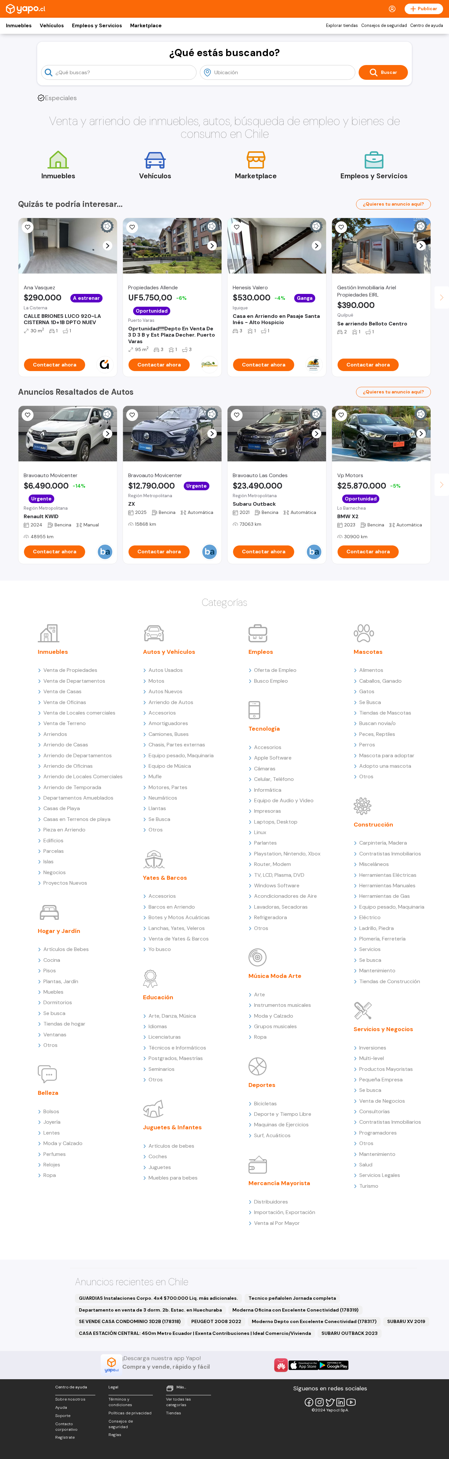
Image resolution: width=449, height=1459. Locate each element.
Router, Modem (272, 864)
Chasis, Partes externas (177, 744)
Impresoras (267, 810)
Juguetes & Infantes (172, 1127)
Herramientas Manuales (387, 885)
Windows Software (276, 885)
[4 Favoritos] (237, 227)
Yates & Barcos (165, 878)
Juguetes (160, 1167)
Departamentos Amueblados (78, 797)
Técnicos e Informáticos (177, 1047)
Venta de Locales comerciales (79, 712)
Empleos (260, 652)
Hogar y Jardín (59, 931)
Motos (156, 680)
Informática (267, 789)
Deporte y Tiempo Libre (282, 1114)
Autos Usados (166, 670)
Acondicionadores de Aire (285, 896)
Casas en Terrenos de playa (76, 819)
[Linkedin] (340, 1402)
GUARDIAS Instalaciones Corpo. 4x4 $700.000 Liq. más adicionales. (158, 1298)
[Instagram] (319, 1402)
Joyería (51, 1121)
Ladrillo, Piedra (376, 928)
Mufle (155, 776)
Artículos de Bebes (66, 949)
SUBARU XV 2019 (406, 1321)
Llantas (157, 808)
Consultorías (374, 1111)
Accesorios (162, 712)
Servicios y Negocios (383, 1029)
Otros (50, 1045)
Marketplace (146, 25)
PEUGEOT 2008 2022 (216, 1321)
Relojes (51, 1164)
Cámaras (264, 768)
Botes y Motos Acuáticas (179, 917)
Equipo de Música (170, 766)
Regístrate (65, 1437)
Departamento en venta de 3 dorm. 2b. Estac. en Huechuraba (150, 1310)
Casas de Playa (61, 808)
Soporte (62, 1415)
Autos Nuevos (165, 691)
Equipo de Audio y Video (284, 800)
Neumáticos (163, 797)
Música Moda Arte (274, 976)
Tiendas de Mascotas (385, 712)
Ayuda (61, 1407)
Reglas (114, 1434)
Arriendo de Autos (171, 702)
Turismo (368, 1186)
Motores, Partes (168, 787)
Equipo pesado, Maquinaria (181, 755)
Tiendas (173, 1413)
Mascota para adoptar (386, 755)
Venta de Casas (62, 691)
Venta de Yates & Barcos (179, 938)
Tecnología (264, 729)
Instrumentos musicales (282, 1005)
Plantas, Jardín (60, 981)
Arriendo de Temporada (72, 787)
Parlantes (265, 842)
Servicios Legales (379, 1175)
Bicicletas (265, 1103)
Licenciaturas (165, 1036)
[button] (107, 246)
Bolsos (51, 1111)
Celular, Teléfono (274, 779)
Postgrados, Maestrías (176, 1058)
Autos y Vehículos (169, 652)
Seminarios (162, 1069)
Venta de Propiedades (70, 670)
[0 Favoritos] (28, 227)
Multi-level (371, 1058)
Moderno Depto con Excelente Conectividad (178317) (314, 1321)
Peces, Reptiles (377, 734)
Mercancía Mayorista (279, 1183)
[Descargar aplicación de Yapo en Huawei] (281, 1365)
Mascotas (368, 652)
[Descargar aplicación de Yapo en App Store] (304, 1365)
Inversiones (372, 1047)
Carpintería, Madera (383, 842)
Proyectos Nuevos (65, 882)
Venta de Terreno (64, 723)
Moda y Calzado (63, 1143)
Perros (367, 744)
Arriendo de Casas (65, 744)
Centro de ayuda (426, 25)
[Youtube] (351, 1402)
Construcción (373, 825)
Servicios (370, 949)
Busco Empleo (271, 680)
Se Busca (159, 819)
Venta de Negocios (382, 1100)
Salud (365, 1164)
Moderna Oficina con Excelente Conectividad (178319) (295, 1310)
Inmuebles (19, 25)
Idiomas (158, 1026)
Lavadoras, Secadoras (281, 906)
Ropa (49, 1175)
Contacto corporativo (66, 1426)
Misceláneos (374, 864)
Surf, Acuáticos (272, 1135)
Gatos (366, 691)
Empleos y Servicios (97, 25)
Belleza (48, 1093)
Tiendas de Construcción (389, 981)
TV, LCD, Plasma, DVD (279, 875)
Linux (260, 832)
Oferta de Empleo (275, 670)
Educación (158, 997)
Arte (259, 994)
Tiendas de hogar (64, 1023)
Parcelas (53, 851)
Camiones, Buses (169, 734)
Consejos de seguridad (384, 25)
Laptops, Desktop (275, 821)
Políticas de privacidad (130, 1413)
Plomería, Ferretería (382, 938)
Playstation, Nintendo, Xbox (287, 853)
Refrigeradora (270, 917)
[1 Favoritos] (28, 415)
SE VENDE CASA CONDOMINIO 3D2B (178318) (130, 1321)
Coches (158, 1156)
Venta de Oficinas (64, 702)
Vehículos (52, 25)
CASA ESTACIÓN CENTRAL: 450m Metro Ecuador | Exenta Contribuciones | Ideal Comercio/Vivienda (195, 1333)
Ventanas (54, 1034)
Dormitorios (57, 1002)
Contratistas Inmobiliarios (390, 853)
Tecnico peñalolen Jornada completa (292, 1298)
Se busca (54, 1013)
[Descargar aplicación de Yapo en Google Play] (333, 1365)
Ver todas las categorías (178, 1402)
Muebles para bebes (173, 1177)
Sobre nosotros (70, 1399)
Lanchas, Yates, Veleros (177, 928)
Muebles (53, 991)
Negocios (54, 872)
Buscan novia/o (377, 723)
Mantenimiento (377, 970)
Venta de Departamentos (74, 680)
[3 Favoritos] (132, 227)
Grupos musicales (275, 1026)
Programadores (378, 1132)
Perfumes (54, 1154)
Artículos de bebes (171, 1145)
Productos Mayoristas (386, 1069)
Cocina (51, 960)
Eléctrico (370, 917)
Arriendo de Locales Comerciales (83, 776)
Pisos (49, 970)
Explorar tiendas (342, 25)
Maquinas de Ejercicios (281, 1124)
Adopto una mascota (385, 766)
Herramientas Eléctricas (387, 875)
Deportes (261, 1085)
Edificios (53, 840)
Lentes (51, 1132)
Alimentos (371, 670)
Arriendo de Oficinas (68, 766)
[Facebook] (309, 1402)
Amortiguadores (168, 723)
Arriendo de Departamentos (77, 755)
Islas (48, 861)
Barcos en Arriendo (172, 906)
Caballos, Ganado (380, 680)
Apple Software (273, 757)
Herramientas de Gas (384, 896)
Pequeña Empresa (381, 1079)
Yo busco (160, 949)
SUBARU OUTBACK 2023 (349, 1333)
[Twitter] (330, 1402)
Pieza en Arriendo (64, 829)
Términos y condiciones (120, 1402)
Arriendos (55, 734)
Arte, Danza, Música (172, 1015)
